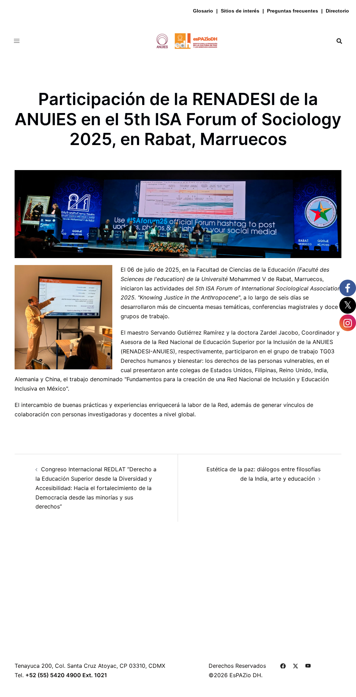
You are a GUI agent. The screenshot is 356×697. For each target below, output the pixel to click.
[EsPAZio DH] (178, 40)
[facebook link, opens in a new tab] (283, 665)
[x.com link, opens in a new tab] (295, 665)
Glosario (203, 11)
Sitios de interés (240, 11)
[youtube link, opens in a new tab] (308, 665)
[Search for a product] (339, 41)
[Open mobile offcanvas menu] (16, 41)
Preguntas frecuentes (292, 11)
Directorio (337, 11)
